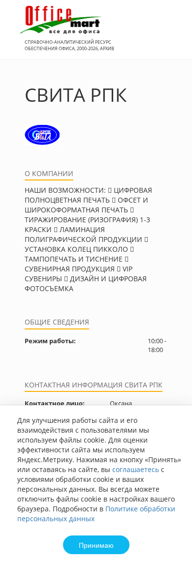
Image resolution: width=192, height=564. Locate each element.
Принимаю (96, 545)
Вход (169, 35)
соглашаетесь (135, 469)
